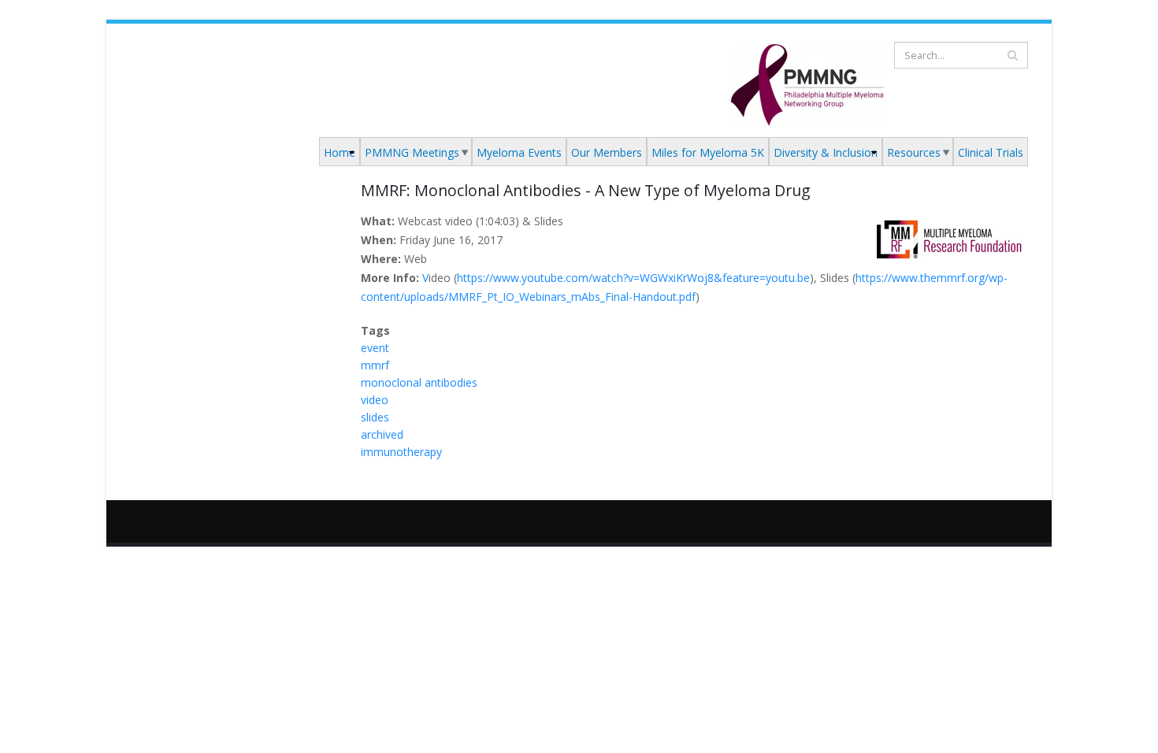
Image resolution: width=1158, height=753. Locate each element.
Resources (914, 152)
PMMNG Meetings (412, 152)
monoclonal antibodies (419, 382)
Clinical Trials (990, 152)
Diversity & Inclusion (826, 152)
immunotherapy (401, 451)
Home (339, 152)
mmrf (375, 365)
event (375, 347)
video (374, 399)
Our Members (606, 152)
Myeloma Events (519, 152)
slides (375, 417)
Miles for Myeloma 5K (707, 152)
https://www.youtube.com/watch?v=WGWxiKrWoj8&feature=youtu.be (633, 277)
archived (382, 434)
